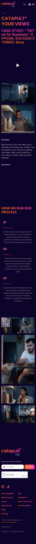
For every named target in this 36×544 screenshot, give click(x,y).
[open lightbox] (18, 65)
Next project (18, 433)
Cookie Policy (5, 531)
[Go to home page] (11, 452)
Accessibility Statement (17, 531)
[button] (26, 5)
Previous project (18, 428)
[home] (8, 4)
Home (3, 13)
